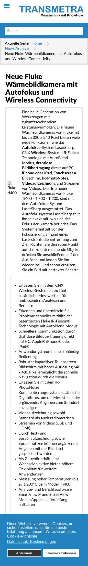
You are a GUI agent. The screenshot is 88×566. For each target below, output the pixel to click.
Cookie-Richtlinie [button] (22, 536)
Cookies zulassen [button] (61, 553)
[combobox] (44, 30)
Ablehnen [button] (24, 553)
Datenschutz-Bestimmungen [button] (31, 542)
